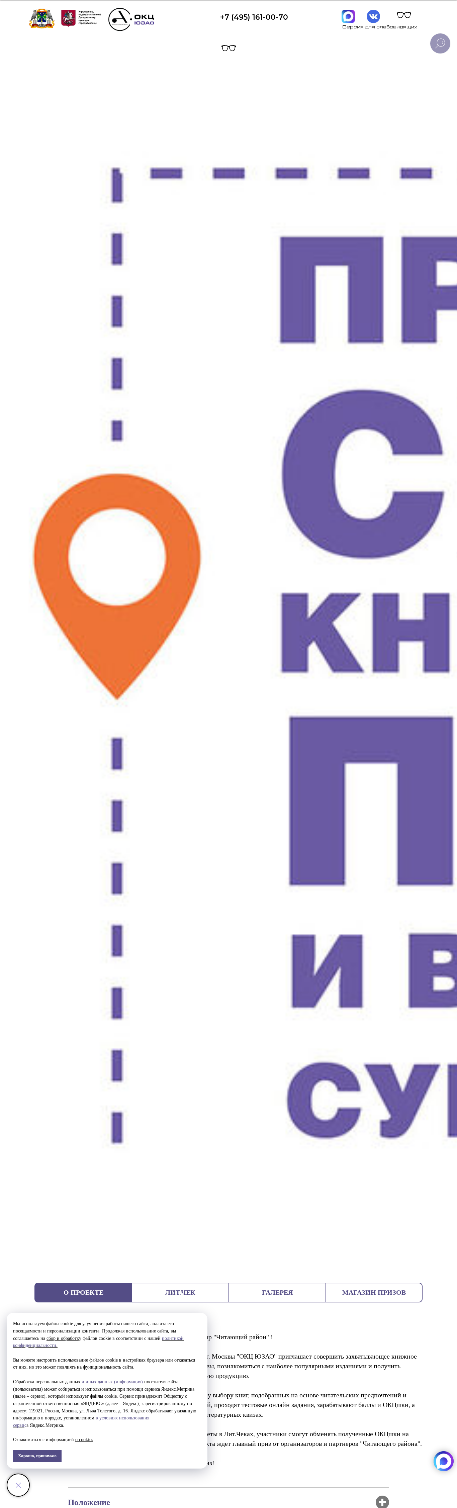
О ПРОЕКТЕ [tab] (83, 1292)
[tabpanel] (228, 1399)
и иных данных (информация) (112, 1381)
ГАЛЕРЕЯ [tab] (277, 1292)
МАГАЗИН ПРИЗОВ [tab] (374, 1292)
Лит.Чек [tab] (180, 1292)
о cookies (84, 1439)
